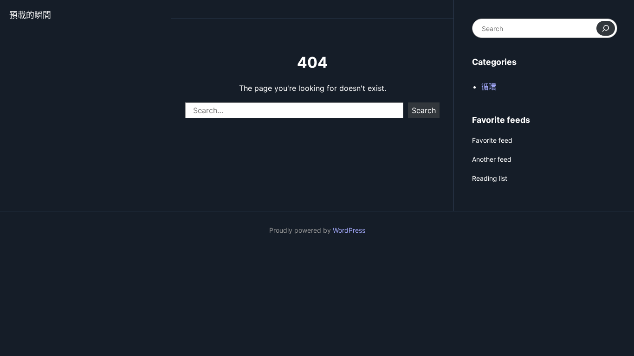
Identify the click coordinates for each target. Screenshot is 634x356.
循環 (488, 86)
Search (424, 110)
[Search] (605, 28)
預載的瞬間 (30, 15)
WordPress (349, 230)
